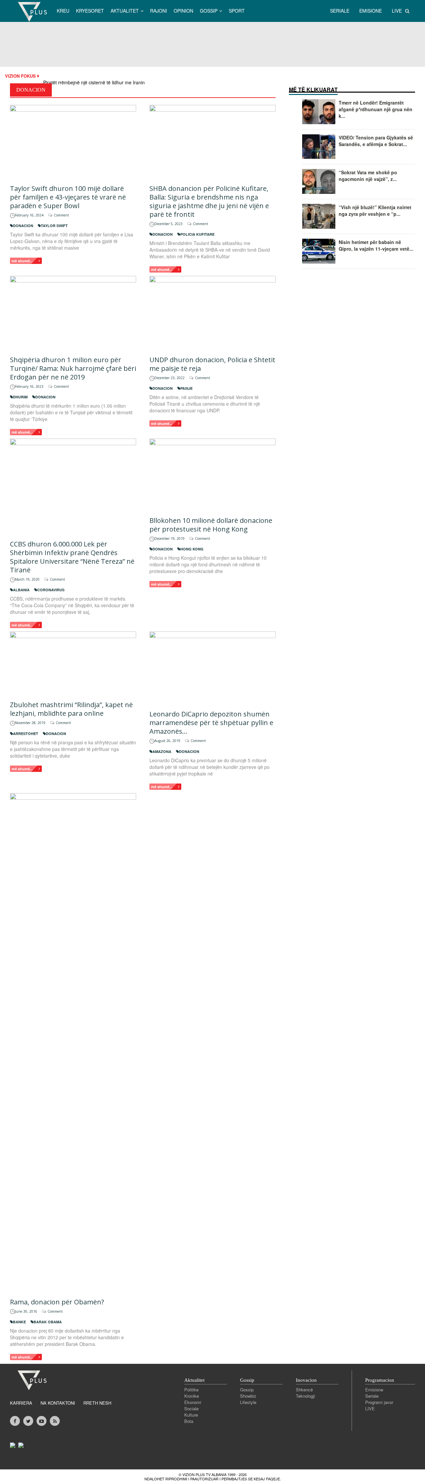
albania (21, 589)
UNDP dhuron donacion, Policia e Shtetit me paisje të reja (212, 364)
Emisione (374, 1389)
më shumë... (22, 260)
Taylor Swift (54, 225)
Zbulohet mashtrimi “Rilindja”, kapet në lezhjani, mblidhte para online (71, 709)
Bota (188, 1421)
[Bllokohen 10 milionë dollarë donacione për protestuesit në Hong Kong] (212, 474)
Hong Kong (192, 548)
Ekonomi (192, 1402)
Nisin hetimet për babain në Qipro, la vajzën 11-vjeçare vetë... (376, 245)
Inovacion (306, 1380)
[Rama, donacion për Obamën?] (73, 1042)
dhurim (20, 396)
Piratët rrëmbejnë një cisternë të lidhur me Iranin (94, 82)
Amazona (161, 751)
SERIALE (339, 10)
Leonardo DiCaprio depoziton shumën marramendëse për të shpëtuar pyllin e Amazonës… (211, 722)
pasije (186, 388)
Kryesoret (90, 10)
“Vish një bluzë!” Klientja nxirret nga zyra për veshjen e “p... (375, 210)
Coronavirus (50, 589)
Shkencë (304, 1389)
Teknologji (305, 1396)
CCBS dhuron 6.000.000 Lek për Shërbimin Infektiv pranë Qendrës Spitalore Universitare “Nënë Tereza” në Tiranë (72, 556)
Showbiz (248, 1396)
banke (19, 1321)
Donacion (23, 225)
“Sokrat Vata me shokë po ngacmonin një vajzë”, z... (368, 175)
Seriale (372, 1396)
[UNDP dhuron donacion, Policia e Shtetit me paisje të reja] (212, 312)
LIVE (397, 10)
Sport (237, 10)
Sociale (191, 1408)
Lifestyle (248, 1402)
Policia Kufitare (197, 234)
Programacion (379, 1380)
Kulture (191, 1415)
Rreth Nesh (97, 1403)
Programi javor (379, 1402)
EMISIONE (370, 10)
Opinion (183, 10)
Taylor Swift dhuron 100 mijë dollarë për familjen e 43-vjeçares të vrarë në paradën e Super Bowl (68, 197)
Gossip (208, 10)
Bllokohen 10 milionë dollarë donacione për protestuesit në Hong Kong (210, 525)
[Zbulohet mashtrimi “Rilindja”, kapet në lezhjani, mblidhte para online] (73, 662)
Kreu (63, 10)
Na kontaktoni (58, 1403)
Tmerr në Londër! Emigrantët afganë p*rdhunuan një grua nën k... (375, 109)
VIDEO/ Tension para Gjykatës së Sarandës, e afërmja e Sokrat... (376, 140)
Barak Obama (48, 1321)
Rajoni (158, 10)
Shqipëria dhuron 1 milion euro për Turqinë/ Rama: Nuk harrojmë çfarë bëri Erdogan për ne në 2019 (73, 368)
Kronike (191, 1396)
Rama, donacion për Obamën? (57, 1301)
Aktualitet (125, 10)
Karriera (21, 1403)
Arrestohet (25, 733)
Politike (191, 1389)
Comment (61, 215)
